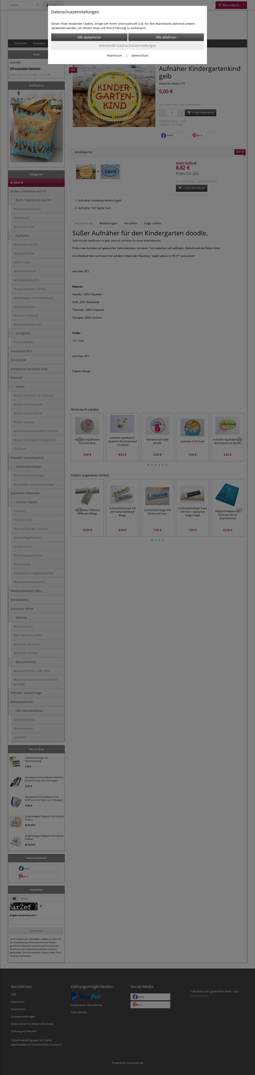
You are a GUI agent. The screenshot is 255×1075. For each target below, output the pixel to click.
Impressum (114, 55)
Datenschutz (139, 55)
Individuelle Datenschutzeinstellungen (127, 45)
